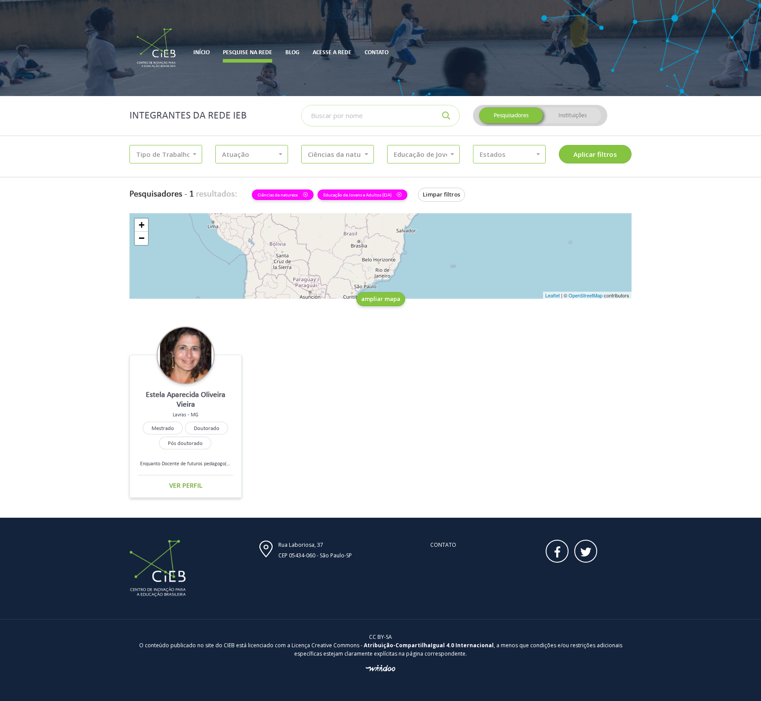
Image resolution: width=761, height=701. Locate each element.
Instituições (572, 115)
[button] (165, 154)
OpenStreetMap (585, 295)
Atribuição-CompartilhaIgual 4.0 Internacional (429, 645)
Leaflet (552, 295)
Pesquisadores (511, 115)
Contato (443, 545)
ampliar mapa (380, 299)
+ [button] (141, 224)
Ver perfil (186, 485)
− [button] (141, 238)
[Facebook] (557, 551)
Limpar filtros (441, 194)
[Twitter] (585, 551)
